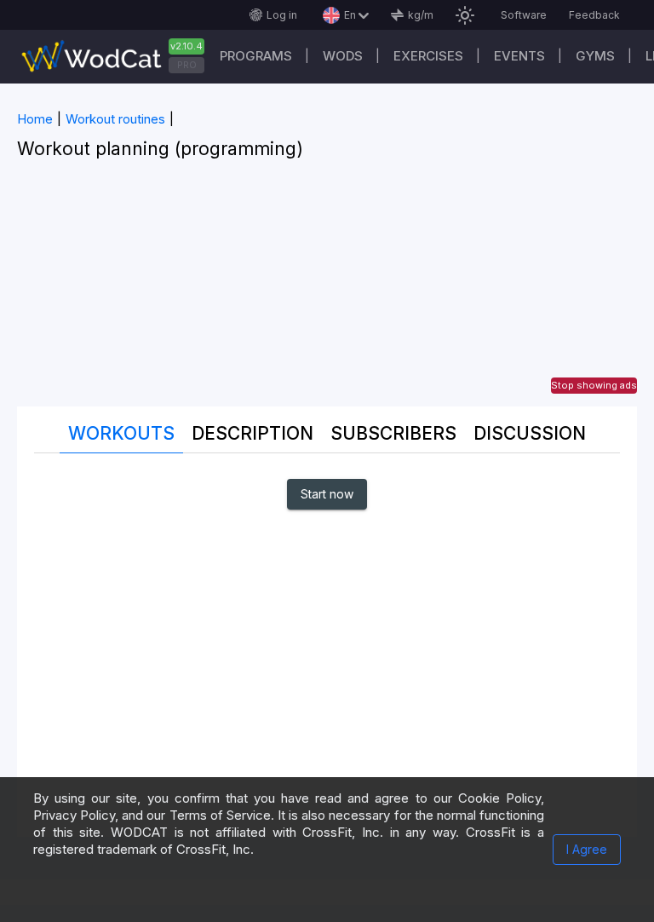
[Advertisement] (327, 287)
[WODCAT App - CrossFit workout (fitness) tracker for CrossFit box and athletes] (119, 56)
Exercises (428, 56)
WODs (343, 56)
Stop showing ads (594, 385)
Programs (256, 56)
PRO (187, 65)
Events (519, 56)
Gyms (595, 56)
